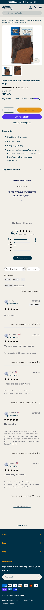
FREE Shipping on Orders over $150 (22, 2)
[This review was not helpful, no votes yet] (37, 324)
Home (4, 20)
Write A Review (22, 258)
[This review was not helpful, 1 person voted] (37, 403)
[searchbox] (13, 269)
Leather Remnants (33, 20)
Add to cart (29, 110)
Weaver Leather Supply (16, 596)
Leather (11, 20)
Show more (19, 285)
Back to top (22, 525)
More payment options (22, 122)
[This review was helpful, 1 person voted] (33, 496)
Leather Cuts (20, 20)
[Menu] (40, 7)
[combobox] (22, 13)
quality (7, 279)
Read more (14, 444)
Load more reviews (22, 506)
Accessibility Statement (11, 600)
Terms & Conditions (9, 604)
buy (23, 279)
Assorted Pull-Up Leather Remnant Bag (14, 22)
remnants (8, 285)
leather (16, 279)
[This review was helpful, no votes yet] (33, 324)
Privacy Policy (28, 600)
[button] (35, 7)
